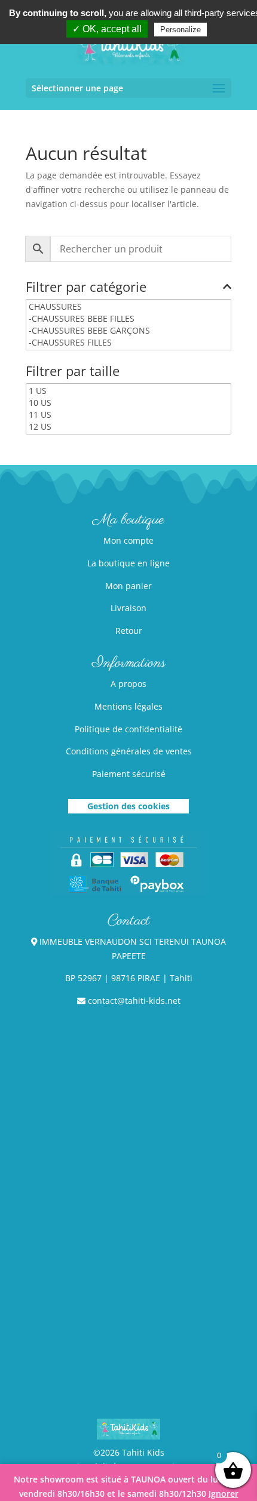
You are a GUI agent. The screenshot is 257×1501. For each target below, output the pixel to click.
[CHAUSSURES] (128, 307)
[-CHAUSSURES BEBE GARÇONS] (128, 331)
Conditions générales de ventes (129, 751)
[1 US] (128, 391)
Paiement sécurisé (129, 773)
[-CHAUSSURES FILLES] (128, 343)
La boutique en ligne (128, 563)
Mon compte (128, 540)
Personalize (180, 29)
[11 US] (128, 415)
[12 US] (128, 427)
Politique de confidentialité (128, 729)
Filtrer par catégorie (86, 287)
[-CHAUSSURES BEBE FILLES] (128, 319)
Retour (128, 630)
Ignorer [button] (223, 1493)
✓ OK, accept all (107, 29)
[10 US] (128, 403)
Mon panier (128, 585)
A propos (128, 683)
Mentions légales (128, 706)
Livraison (128, 608)
